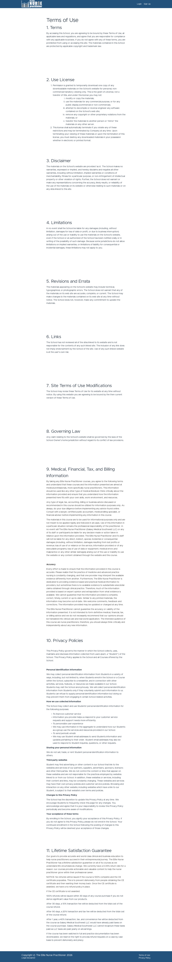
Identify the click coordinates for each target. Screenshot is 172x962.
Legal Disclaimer (28, 958)
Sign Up (147, 4)
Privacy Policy (144, 958)
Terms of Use (144, 955)
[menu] (142, 4)
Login (139, 4)
